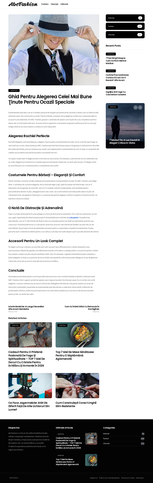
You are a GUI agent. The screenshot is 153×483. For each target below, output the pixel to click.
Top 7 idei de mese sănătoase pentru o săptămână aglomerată (75, 355)
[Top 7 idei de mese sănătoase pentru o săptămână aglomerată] (77, 334)
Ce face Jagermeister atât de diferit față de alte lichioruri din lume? (28, 406)
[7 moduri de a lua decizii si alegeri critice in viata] (125, 125)
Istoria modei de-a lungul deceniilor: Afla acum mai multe (26, 309)
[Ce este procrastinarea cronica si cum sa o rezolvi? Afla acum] (139, 71)
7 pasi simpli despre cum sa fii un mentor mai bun (116, 61)
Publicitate (139, 478)
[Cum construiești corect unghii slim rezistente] (77, 385)
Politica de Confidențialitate (109, 478)
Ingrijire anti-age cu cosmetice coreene (116, 93)
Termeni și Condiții (127, 478)
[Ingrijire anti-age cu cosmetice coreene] (139, 88)
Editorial (64, 4)
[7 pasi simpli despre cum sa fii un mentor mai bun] (139, 54)
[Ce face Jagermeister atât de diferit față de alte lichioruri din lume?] (30, 385)
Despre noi (94, 478)
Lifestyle (54, 4)
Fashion (44, 4)
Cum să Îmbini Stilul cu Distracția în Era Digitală (82, 309)
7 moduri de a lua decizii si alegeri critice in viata (124, 141)
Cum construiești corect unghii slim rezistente (76, 404)
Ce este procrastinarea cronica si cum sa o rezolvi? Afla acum (117, 78)
